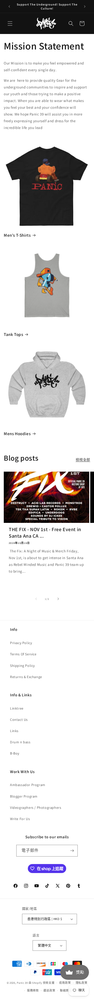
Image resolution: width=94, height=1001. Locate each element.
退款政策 (65, 983)
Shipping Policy (22, 665)
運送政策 (49, 990)
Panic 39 (22, 983)
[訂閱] (71, 851)
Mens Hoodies (17, 433)
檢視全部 (83, 459)
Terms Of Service (23, 654)
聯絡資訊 (66, 990)
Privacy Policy (21, 643)
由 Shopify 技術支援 (42, 983)
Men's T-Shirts (17, 235)
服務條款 (33, 990)
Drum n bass (20, 742)
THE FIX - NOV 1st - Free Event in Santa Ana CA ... (45, 532)
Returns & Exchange (26, 677)
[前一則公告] (9, 6)
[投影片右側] (58, 598)
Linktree (17, 708)
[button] (10, 23)
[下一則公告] (84, 6)
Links (14, 731)
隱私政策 (81, 983)
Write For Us (20, 819)
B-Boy (14, 753)
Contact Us (19, 719)
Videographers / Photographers (35, 807)
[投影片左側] (36, 598)
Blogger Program (24, 796)
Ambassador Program (27, 785)
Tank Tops (13, 334)
